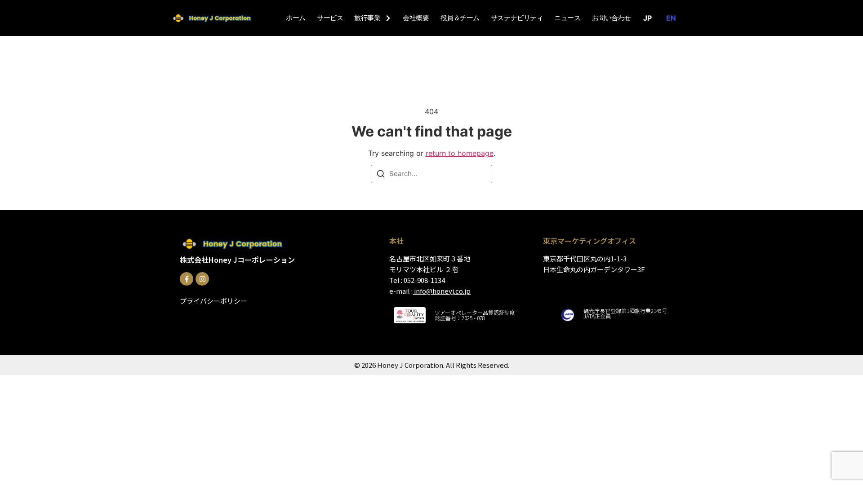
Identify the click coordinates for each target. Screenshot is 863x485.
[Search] (380, 175)
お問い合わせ (611, 18)
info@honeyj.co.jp (442, 290)
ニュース (567, 18)
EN (671, 17)
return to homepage (460, 153)
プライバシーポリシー (213, 300)
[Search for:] (431, 174)
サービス (330, 18)
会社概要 (416, 18)
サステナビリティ (517, 18)
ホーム (296, 18)
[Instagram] (202, 279)
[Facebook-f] (186, 279)
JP (647, 17)
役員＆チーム (460, 18)
